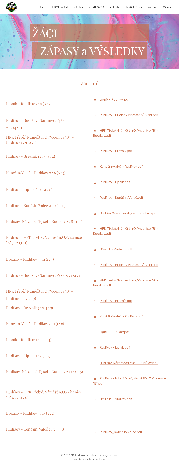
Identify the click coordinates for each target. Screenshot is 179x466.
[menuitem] (44, 7)
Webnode (101, 459)
